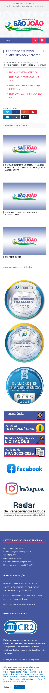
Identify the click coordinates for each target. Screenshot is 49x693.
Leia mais (32, 679)
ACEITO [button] (19, 686)
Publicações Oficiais (37, 65)
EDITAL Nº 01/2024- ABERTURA (23, 72)
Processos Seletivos (20, 65)
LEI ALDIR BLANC (13, 257)
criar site (20, 640)
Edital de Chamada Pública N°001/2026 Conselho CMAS (25, 6)
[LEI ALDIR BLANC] (24, 241)
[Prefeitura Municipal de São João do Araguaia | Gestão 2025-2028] (24, 25)
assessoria (32, 643)
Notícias (7, 65)
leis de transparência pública (28, 650)
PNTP (15, 659)
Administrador (13, 63)
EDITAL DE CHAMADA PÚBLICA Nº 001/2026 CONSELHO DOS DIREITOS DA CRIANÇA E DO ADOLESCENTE (25, 167)
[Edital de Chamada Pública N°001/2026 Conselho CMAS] (24, 196)
